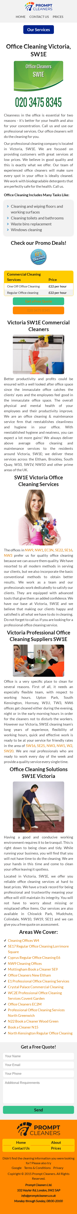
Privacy (58, 1168)
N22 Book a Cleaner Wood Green (33, 1021)
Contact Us (39, 16)
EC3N (49, 550)
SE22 (59, 550)
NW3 (8, 555)
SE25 (41, 745)
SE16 (68, 550)
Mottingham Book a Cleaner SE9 (33, 969)
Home (20, 16)
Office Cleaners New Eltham (29, 975)
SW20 (8, 751)
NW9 (29, 550)
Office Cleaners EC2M (25, 1004)
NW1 (39, 550)
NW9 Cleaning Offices (25, 963)
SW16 (30, 745)
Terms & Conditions (37, 1168)
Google (17, 1168)
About (56, 1142)
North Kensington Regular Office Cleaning (40, 1033)
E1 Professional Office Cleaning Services (38, 981)
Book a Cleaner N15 (23, 1027)
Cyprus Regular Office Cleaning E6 (34, 957)
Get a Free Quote (38, 301)
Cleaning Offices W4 (23, 940)
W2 (69, 745)
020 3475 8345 (38, 310)
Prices (58, 16)
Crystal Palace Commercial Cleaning (35, 987)
